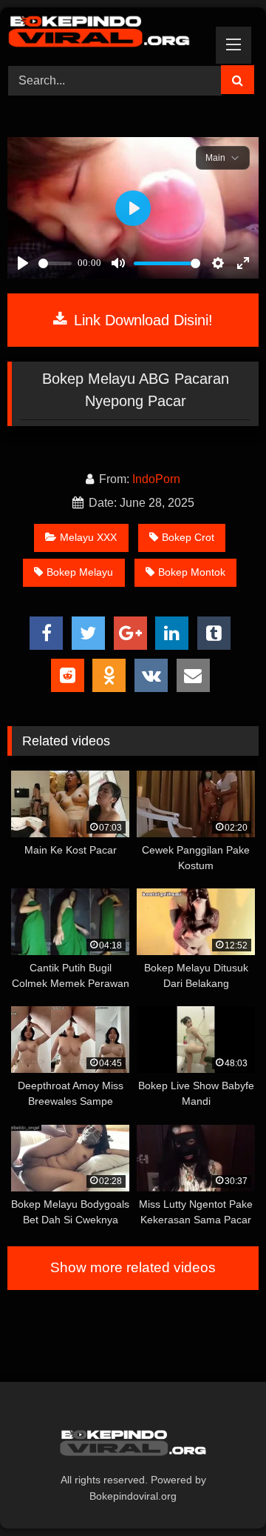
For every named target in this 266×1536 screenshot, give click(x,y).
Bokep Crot (188, 537)
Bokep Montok (191, 572)
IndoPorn (156, 479)
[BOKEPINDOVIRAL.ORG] (109, 34)
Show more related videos (133, 1267)
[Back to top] (220, 1491)
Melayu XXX (88, 537)
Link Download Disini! (141, 320)
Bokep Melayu (80, 572)
